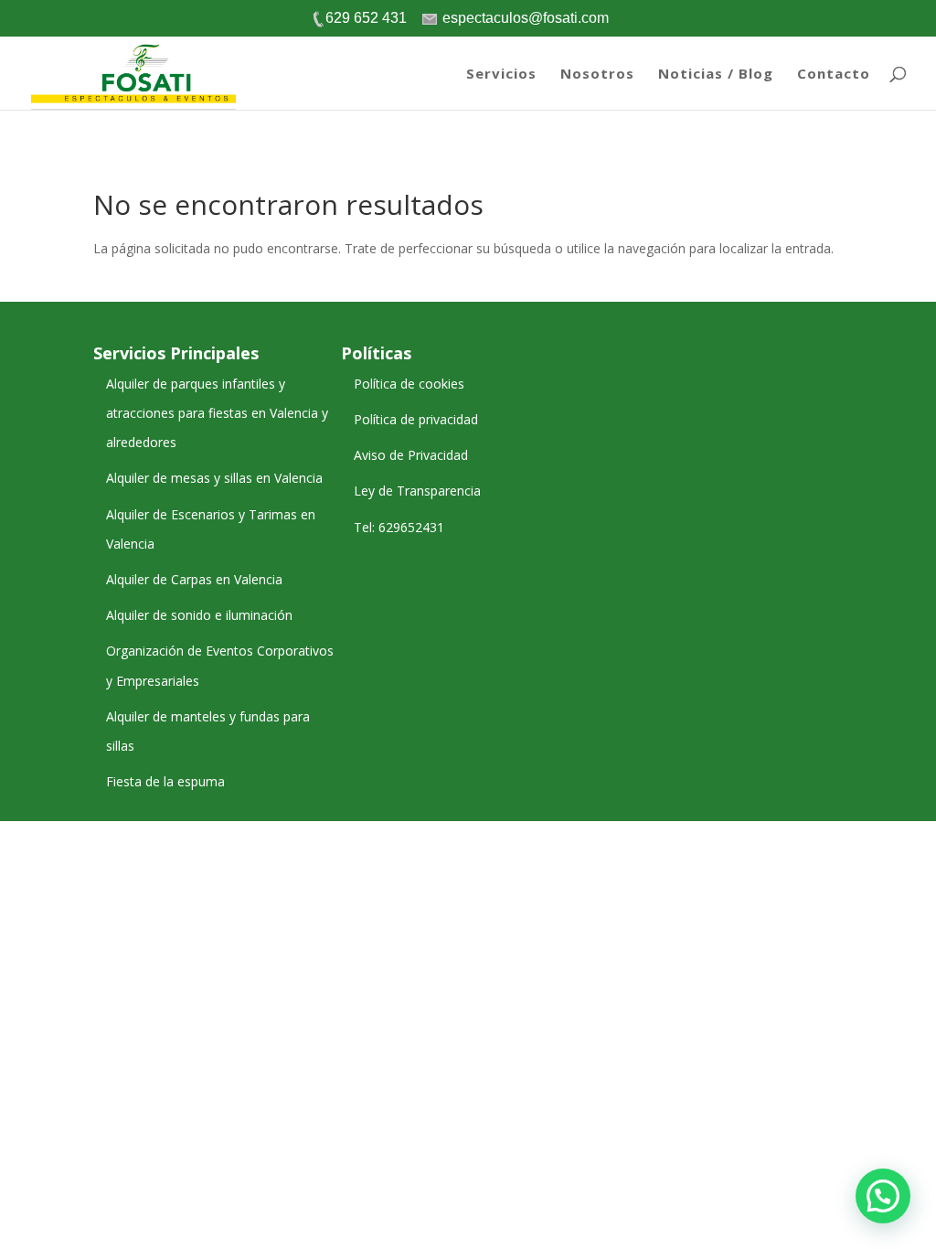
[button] (883, 1196)
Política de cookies (409, 383)
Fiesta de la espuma (165, 781)
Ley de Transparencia (417, 490)
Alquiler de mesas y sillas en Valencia (214, 477)
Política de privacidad (416, 419)
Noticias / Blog (715, 74)
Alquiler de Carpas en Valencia (194, 579)
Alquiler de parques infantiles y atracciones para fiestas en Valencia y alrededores (217, 413)
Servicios (501, 74)
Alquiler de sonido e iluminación (199, 615)
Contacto (833, 74)
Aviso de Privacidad (411, 455)
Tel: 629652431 (399, 527)
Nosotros (597, 74)
